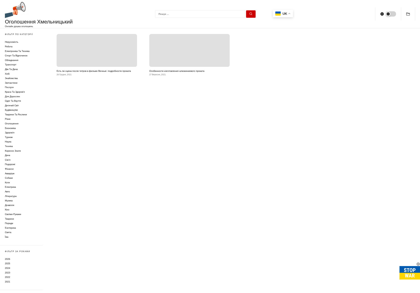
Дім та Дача (11, 69)
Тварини (9, 218)
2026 (7, 259)
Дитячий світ (12, 105)
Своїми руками (13, 214)
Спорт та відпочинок (16, 55)
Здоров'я (9, 132)
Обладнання (11, 60)
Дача (7, 155)
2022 (7, 277)
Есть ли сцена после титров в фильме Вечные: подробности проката (94, 71)
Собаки (9, 178)
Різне (7, 119)
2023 (7, 272)
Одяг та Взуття (13, 101)
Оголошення (12, 123)
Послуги (9, 87)
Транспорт (10, 64)
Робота (8, 46)
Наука (8, 141)
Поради (9, 223)
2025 (7, 263)
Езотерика (10, 227)
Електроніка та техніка (17, 51)
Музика (9, 200)
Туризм (9, 137)
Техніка (9, 146)
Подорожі (10, 164)
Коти (7, 182)
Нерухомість (11, 42)
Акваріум (9, 173)
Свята (8, 232)
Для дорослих (12, 96)
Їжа (6, 237)
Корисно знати (13, 150)
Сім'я (7, 159)
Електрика (10, 187)
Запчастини (11, 82)
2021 (7, 281)
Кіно (7, 209)
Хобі (7, 73)
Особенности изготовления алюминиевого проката (176, 71)
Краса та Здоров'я (15, 91)
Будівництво (11, 110)
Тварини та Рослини (16, 114)
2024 (7, 268)
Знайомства (11, 78)
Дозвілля (9, 205)
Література (11, 196)
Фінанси (9, 169)
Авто (7, 191)
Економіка (10, 128)
